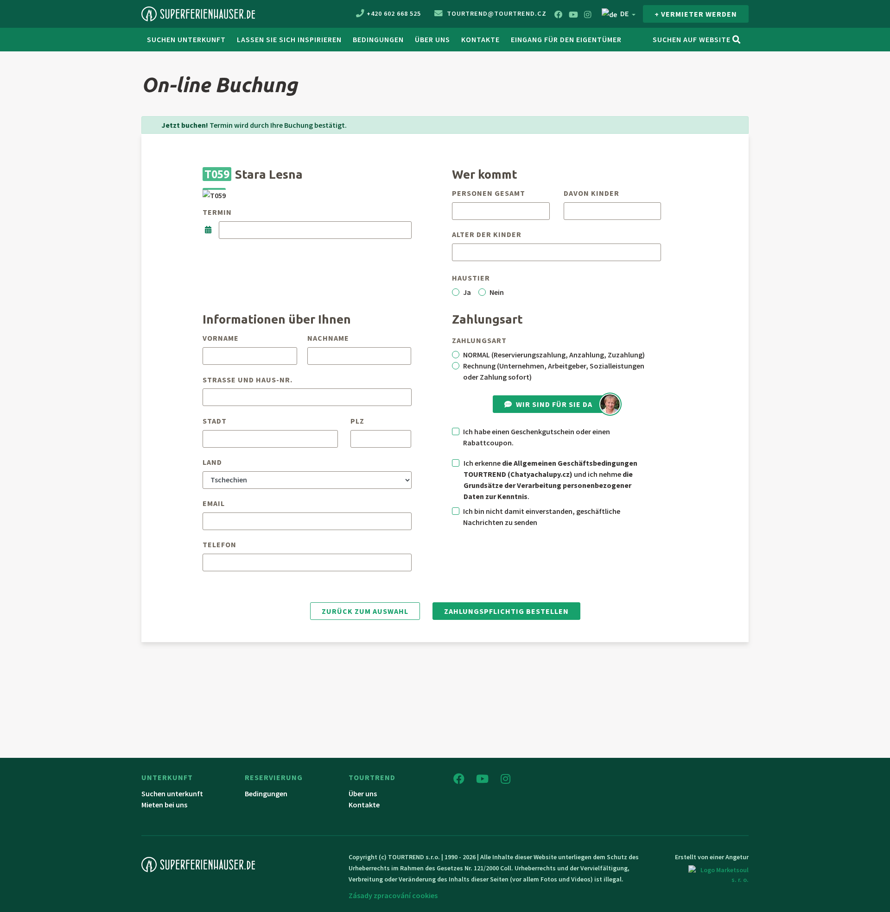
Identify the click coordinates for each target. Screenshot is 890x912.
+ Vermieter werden (696, 14)
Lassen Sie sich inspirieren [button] (289, 39)
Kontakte (480, 39)
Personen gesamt (488, 193)
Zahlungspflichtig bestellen (506, 611)
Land (212, 462)
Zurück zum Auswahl (365, 611)
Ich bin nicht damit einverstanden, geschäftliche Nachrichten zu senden (541, 516)
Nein (497, 292)
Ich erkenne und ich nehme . (550, 479)
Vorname (221, 338)
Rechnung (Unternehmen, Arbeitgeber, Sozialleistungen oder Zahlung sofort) (553, 371)
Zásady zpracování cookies (393, 895)
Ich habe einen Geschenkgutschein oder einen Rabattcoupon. (536, 437)
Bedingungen (378, 39)
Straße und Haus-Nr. (247, 379)
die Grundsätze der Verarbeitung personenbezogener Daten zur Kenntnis (548, 485)
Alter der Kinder (486, 234)
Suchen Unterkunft (186, 39)
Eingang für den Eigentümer (566, 39)
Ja (467, 292)
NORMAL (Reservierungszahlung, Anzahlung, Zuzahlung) (554, 354)
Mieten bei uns (164, 804)
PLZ (357, 420)
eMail (214, 503)
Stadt (215, 420)
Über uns (432, 39)
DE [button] (624, 13)
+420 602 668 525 (394, 13)
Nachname (328, 338)
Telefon (219, 544)
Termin (217, 212)
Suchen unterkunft (172, 793)
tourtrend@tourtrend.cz (496, 13)
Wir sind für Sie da (554, 404)
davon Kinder (591, 193)
